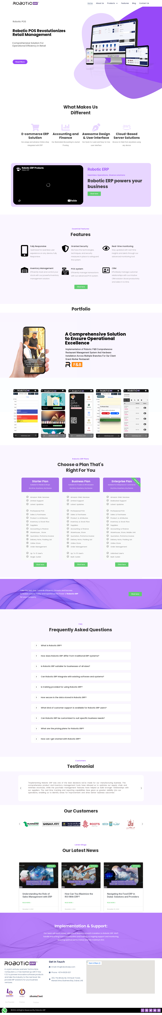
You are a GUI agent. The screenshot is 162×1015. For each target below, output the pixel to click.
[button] (14, 414)
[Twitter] (151, 1010)
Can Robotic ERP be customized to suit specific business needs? (73, 718)
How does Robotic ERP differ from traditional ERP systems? (70, 655)
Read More (20, 62)
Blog (134, 3)
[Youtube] (155, 1010)
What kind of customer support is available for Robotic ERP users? (74, 707)
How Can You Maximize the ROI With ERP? (79, 895)
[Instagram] (142, 1010)
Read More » (26, 902)
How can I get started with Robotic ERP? (61, 738)
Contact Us (144, 3)
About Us (100, 3)
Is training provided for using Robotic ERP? (62, 687)
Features (125, 3)
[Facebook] (146, 1010)
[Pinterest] (159, 1010)
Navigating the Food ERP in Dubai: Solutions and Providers (123, 895)
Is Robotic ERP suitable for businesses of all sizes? (65, 666)
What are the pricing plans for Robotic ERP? (62, 728)
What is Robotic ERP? (51, 645)
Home (90, 3)
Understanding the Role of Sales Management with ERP (37, 895)
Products (111, 3)
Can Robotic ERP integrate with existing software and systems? (72, 676)
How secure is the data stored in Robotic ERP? (64, 697)
